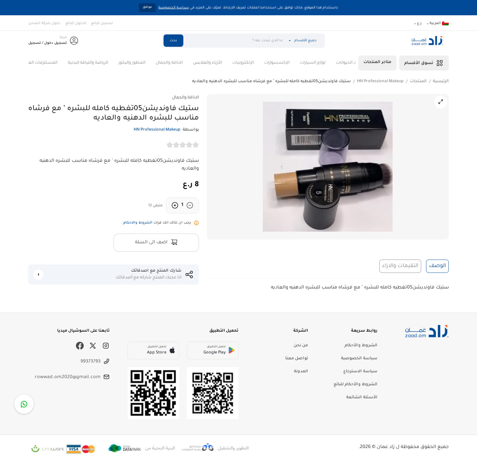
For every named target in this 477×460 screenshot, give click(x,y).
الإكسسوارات (288, 63)
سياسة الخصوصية (173, 8)
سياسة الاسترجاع (360, 371)
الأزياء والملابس (219, 63)
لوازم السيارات (324, 63)
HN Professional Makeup (380, 81)
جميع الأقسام (305, 41)
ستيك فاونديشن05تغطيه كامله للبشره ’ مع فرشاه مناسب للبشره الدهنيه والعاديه (271, 81)
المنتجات (418, 81)
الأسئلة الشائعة (361, 397)
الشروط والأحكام (361, 345)
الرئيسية (441, 81)
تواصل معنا (296, 358)
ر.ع (419, 23)
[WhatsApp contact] (24, 404)
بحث (173, 41)
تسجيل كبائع (102, 23)
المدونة (301, 371)
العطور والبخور (143, 63)
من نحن (301, 345)
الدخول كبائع (76, 23)
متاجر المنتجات (377, 62)
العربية (435, 23)
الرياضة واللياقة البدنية (100, 63)
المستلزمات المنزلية (50, 63)
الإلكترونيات (254, 63)
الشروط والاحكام (137, 223)
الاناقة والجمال (180, 63)
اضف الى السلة (152, 242)
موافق (147, 7)
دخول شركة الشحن (44, 23)
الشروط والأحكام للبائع (355, 384)
